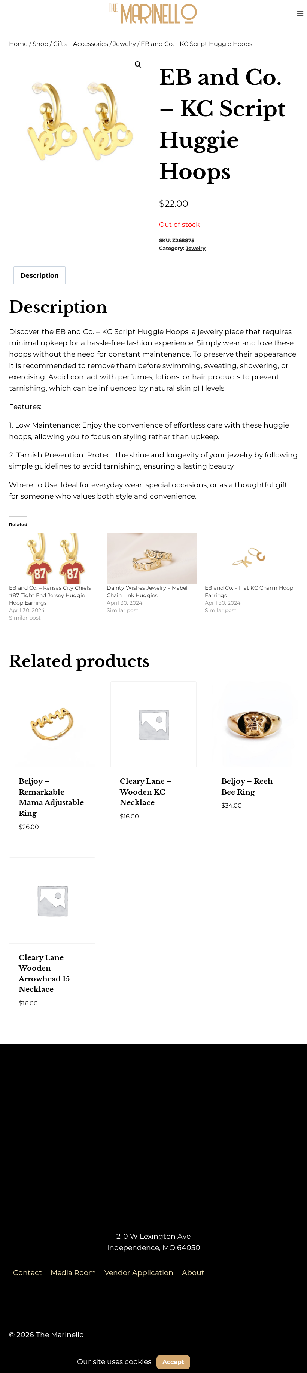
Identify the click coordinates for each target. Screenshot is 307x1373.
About (193, 1272)
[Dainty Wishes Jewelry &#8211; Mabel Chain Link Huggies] (152, 558)
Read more (241, 827)
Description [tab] (39, 275)
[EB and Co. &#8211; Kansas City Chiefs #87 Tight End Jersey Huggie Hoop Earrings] (54, 558)
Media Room (73, 1272)
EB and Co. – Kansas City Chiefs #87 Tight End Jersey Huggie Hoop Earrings (50, 595)
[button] (138, 64)
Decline (213, 1361)
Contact (27, 1272)
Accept (173, 1362)
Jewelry (196, 248)
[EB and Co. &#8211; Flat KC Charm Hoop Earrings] (250, 558)
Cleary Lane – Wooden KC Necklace (146, 792)
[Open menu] (300, 13)
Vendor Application (138, 1272)
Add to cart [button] (142, 838)
